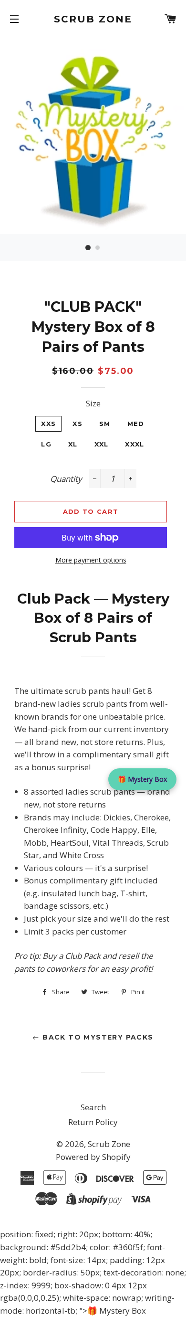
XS (77, 423)
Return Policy (93, 1121)
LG (46, 444)
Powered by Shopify (93, 1156)
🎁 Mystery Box (142, 779)
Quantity (66, 478)
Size (93, 403)
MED (136, 423)
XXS (48, 423)
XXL (101, 444)
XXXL (134, 444)
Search (93, 1107)
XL (73, 444)
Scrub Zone (93, 19)
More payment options (90, 559)
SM (105, 423)
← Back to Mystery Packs (92, 1037)
